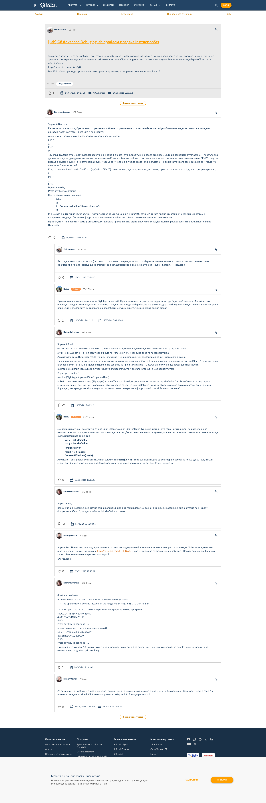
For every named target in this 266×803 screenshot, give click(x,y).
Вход (226, 5)
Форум (39, 14)
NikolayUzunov (70, 536)
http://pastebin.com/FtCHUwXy (114, 551)
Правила (82, 14)
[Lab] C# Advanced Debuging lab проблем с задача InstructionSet (103, 42)
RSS (228, 14)
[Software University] (48, 5)
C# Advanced (99, 93)
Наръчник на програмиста (58, 754)
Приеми (222, 780)
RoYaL (66, 289)
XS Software (156, 744)
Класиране (127, 14)
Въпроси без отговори (179, 14)
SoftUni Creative (121, 749)
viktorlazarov (60, 30)
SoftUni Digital (120, 744)
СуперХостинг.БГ (158, 749)
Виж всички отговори (133, 103)
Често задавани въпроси (57, 744)
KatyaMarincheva (62, 112)
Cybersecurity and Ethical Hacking (93, 757)
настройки (191, 780)
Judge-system (64, 84)
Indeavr (153, 754)
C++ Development (85, 752)
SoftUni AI (118, 754)
